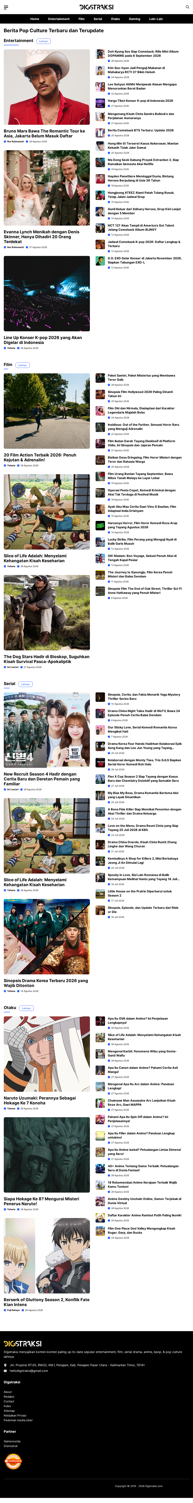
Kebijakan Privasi (15, 1415)
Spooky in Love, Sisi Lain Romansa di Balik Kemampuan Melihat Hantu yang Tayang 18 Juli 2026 (142, 879)
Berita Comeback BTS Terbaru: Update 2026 (141, 130)
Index (7, 1406)
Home (34, 19)
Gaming (134, 19)
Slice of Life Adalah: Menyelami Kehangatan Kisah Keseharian (35, 558)
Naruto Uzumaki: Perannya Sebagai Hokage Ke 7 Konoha (40, 1100)
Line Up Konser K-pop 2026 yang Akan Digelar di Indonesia (43, 340)
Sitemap (9, 1411)
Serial (98, 19)
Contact (9, 1401)
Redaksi (9, 1396)
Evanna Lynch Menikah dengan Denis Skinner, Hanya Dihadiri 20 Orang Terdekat (41, 236)
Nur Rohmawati (15, 141)
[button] (187, 7)
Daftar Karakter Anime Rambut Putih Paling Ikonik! (145, 1215)
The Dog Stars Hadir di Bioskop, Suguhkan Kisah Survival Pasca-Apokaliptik (47, 659)
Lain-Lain (156, 19)
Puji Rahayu (13, 1310)
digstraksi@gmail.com (32, 1371)
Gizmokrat (11, 1446)
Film (82, 19)
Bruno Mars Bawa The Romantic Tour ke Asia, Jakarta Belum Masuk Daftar (44, 133)
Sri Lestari (12, 667)
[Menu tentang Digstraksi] (6, 7)
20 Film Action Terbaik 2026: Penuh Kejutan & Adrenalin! (40, 457)
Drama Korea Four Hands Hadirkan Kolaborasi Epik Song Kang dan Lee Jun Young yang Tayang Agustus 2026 (145, 748)
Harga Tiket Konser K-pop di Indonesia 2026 (140, 101)
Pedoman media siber (18, 1420)
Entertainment (59, 19)
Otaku (115, 19)
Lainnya (43, 41)
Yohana (11, 348)
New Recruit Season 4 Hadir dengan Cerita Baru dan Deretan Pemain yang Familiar (42, 779)
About (8, 1392)
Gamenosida (12, 1441)
